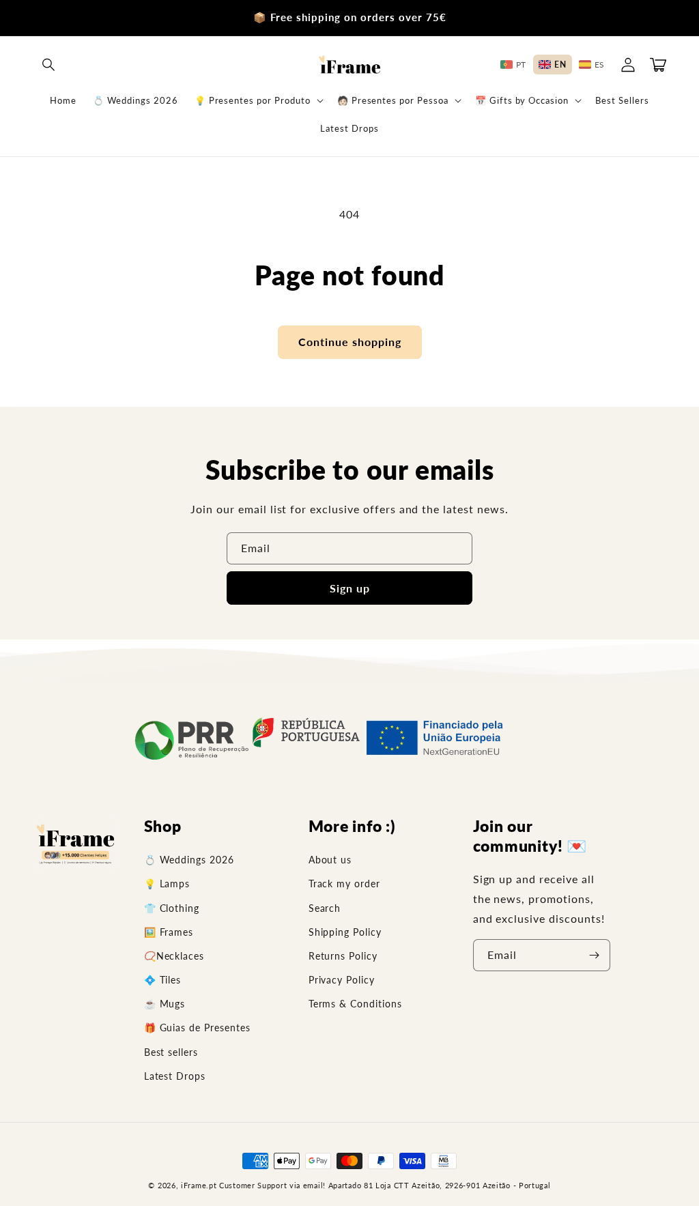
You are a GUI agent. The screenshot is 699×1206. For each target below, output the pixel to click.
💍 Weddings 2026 (189, 859)
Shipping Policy (345, 932)
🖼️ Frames (169, 932)
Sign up (350, 588)
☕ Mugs (165, 1003)
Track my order (344, 883)
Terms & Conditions (355, 1003)
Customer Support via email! (272, 1185)
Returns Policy (343, 956)
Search (325, 908)
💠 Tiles (163, 980)
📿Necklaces (174, 956)
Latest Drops (175, 1076)
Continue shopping (349, 341)
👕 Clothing (172, 908)
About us (330, 859)
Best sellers (171, 1052)
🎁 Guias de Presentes (197, 1027)
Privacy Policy (342, 980)
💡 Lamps (167, 883)
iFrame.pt (198, 1185)
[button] (49, 65)
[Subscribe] (595, 955)
